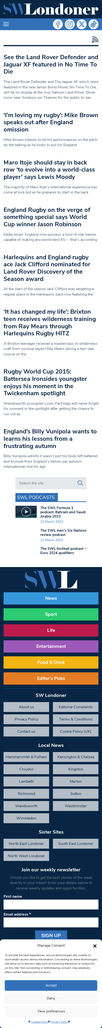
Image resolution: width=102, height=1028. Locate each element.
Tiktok (93, 24)
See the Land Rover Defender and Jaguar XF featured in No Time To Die (51, 64)
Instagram (70, 24)
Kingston (75, 769)
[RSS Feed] (94, 39)
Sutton (75, 793)
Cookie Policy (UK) (75, 731)
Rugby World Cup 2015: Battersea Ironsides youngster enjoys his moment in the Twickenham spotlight (45, 382)
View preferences (51, 1011)
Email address (17, 914)
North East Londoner (26, 843)
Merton (76, 781)
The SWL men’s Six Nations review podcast (63, 532)
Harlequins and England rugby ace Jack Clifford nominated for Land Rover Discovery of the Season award (47, 268)
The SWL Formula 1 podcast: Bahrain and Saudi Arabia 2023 (63, 512)
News (51, 598)
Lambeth (26, 781)
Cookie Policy (39, 1022)
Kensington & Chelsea (75, 757)
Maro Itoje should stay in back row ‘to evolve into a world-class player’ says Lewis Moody (49, 169)
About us (26, 707)
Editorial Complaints (76, 707)
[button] (95, 945)
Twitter (82, 24)
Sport (51, 614)
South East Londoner (75, 843)
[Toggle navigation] (6, 24)
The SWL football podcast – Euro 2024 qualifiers (63, 550)
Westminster (76, 806)
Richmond (26, 793)
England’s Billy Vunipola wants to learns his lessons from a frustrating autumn (50, 438)
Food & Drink (51, 662)
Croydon (26, 769)
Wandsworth (26, 806)
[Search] (80, 483)
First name (13, 896)
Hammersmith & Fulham (26, 757)
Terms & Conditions (76, 719)
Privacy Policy (60, 1022)
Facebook (58, 24)
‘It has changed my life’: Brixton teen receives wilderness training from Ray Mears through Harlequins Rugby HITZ (50, 322)
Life (51, 630)
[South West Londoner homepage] (51, 9)
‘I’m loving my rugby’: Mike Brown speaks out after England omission (51, 122)
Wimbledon (26, 818)
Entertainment (51, 646)
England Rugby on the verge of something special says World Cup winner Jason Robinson (47, 217)
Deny (51, 998)
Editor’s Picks (51, 678)
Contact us (26, 731)
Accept (51, 985)
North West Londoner (26, 856)
